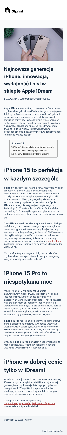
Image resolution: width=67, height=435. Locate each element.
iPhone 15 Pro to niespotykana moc (30, 150)
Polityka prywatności (52, 431)
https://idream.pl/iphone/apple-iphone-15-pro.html (29, 403)
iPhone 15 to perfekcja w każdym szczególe (33, 147)
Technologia (42, 99)
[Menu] (61, 10)
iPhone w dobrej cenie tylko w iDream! (31, 154)
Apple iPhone (54, 241)
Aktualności (27, 99)
